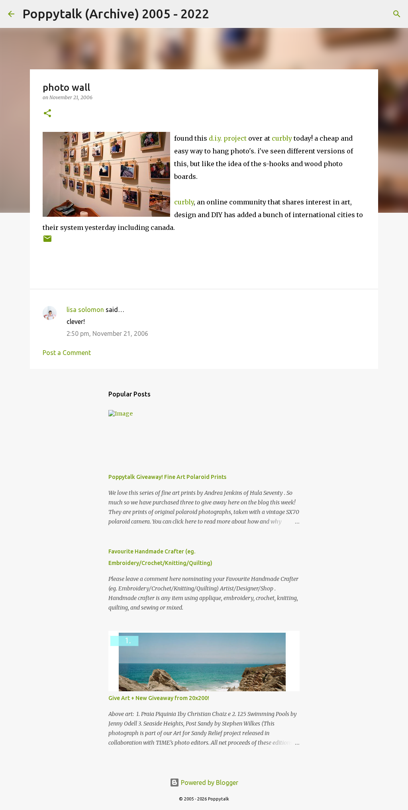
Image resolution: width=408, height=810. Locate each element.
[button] (47, 113)
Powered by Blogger (208, 782)
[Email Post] (47, 241)
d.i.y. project (228, 138)
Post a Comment (67, 352)
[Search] (220, 14)
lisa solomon (85, 309)
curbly (282, 138)
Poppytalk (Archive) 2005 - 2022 (115, 13)
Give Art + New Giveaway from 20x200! (158, 698)
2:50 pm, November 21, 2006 (107, 333)
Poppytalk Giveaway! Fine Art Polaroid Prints (167, 477)
